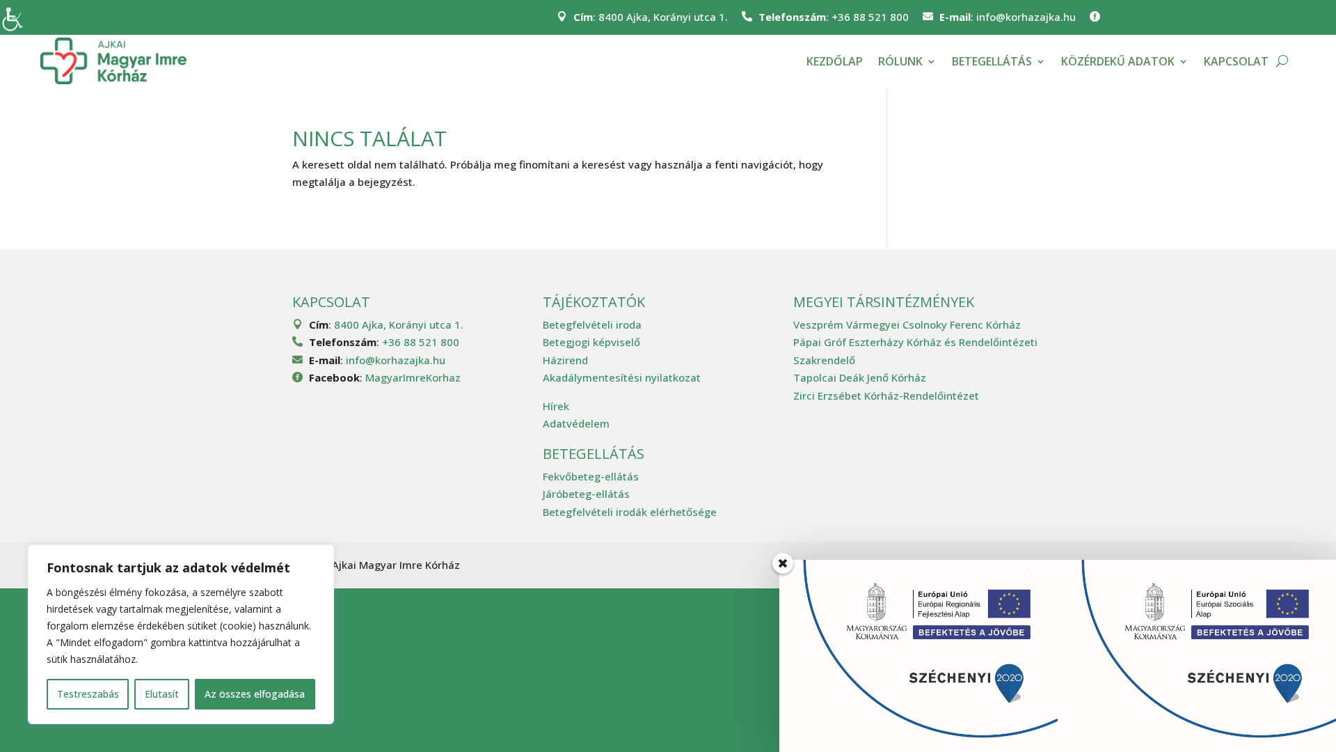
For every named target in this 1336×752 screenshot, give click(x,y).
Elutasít (162, 693)
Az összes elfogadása (255, 693)
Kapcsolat (1236, 61)
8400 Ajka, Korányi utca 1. (663, 17)
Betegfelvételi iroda (592, 324)
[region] (181, 634)
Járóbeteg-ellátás (586, 494)
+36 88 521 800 (870, 17)
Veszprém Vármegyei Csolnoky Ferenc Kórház (907, 324)
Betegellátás (992, 61)
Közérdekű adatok (1118, 61)
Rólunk (900, 61)
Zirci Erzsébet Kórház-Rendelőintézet (886, 395)
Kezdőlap (834, 61)
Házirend (565, 360)
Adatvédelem (576, 423)
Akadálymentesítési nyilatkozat (622, 377)
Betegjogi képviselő (591, 342)
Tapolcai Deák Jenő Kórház (859, 377)
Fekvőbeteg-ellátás (591, 476)
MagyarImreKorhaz (413, 377)
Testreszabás (88, 693)
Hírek (556, 406)
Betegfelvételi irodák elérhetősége (630, 512)
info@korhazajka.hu (1026, 17)
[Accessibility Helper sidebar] (16, 16)
